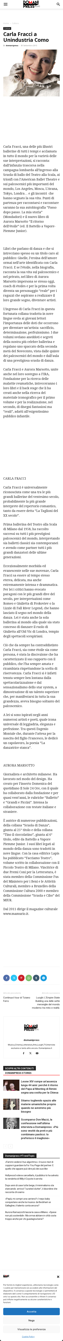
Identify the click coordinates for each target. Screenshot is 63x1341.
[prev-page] (5, 1146)
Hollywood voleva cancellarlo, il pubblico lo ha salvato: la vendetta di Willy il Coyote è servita (32, 1177)
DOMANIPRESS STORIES (18, 1073)
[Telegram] (43, 978)
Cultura (15, 23)
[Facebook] (6, 978)
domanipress (12, 45)
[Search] (58, 4)
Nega (31, 1320)
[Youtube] (38, 1053)
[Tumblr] (36, 978)
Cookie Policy (28, 1336)
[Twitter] (14, 978)
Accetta (31, 1311)
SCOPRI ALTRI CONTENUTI (19, 1068)
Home (6, 23)
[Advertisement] (31, 14)
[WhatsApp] (29, 978)
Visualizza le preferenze (31, 1329)
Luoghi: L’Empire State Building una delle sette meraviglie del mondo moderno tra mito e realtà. (46, 1002)
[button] (58, 1276)
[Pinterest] (21, 978)
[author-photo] (31, 1035)
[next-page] (10, 1146)
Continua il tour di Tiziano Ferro (16, 999)
